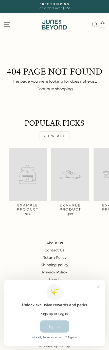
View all (54, 136)
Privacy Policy (54, 272)
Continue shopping (55, 89)
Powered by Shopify (54, 346)
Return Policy (55, 257)
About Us (54, 243)
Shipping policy (54, 265)
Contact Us (54, 250)
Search (54, 279)
